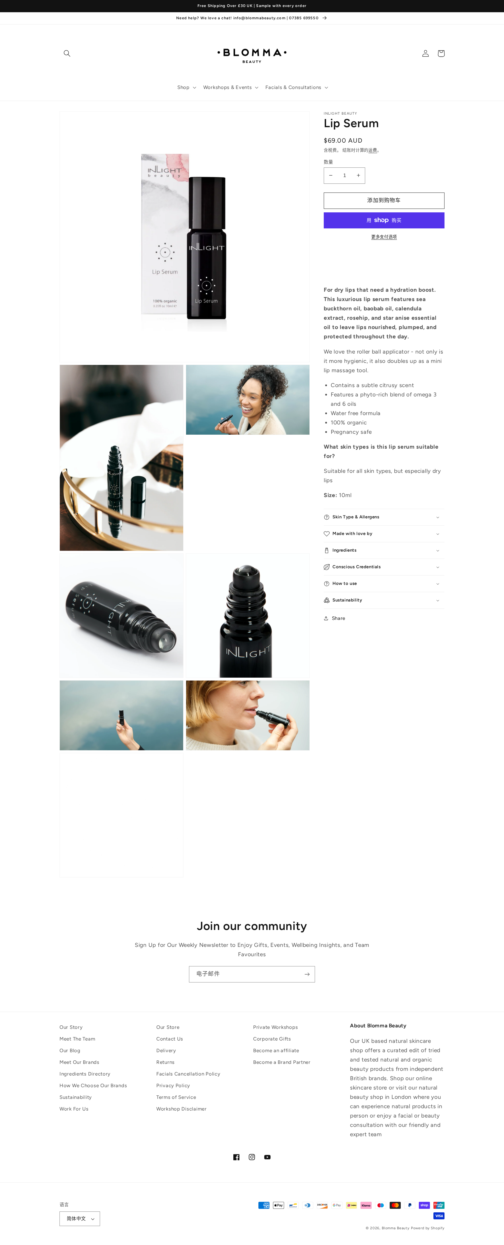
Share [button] (338, 618)
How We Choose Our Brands (93, 1085)
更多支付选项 (384, 236)
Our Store (167, 1027)
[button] (186, 87)
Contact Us (169, 1039)
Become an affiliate (276, 1050)
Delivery (166, 1050)
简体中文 (76, 1218)
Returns (165, 1062)
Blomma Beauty (396, 1228)
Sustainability (76, 1097)
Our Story (71, 1027)
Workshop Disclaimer (181, 1109)
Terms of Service (176, 1097)
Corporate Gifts (272, 1039)
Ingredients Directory (85, 1074)
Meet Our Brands (79, 1062)
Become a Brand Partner (282, 1062)
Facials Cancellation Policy (188, 1074)
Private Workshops (275, 1027)
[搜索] (67, 53)
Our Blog (70, 1050)
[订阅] (307, 974)
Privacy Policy (173, 1085)
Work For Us (74, 1109)
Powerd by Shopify (427, 1228)
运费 (372, 150)
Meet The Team (77, 1039)
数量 (328, 162)
